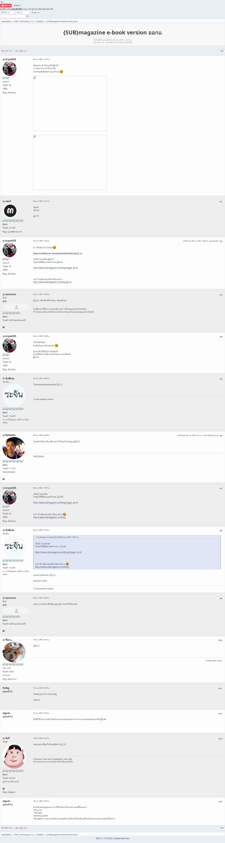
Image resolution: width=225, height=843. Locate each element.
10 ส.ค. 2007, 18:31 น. (41, 639)
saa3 (8, 201)
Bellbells (10, 435)
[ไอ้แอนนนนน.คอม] (4, 327)
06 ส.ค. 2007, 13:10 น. (41, 59)
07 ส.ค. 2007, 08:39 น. (41, 378)
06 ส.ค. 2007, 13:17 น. (41, 201)
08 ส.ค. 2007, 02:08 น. (41, 435)
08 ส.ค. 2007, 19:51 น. (41, 488)
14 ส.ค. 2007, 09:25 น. (41, 688)
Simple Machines (121, 838)
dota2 (41, 456)
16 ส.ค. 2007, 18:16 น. (41, 801)
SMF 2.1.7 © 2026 (104, 838)
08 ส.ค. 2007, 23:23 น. (41, 530)
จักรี (7, 738)
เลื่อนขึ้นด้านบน (7, 828)
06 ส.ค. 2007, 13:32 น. (41, 241)
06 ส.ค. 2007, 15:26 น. (41, 294)
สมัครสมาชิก (47, 9)
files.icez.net (56, 604)
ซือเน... (9, 639)
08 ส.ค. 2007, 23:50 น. (41, 598)
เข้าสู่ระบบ (33, 9)
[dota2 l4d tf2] (4, 479)
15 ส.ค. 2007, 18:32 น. (41, 713)
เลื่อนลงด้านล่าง (7, 51)
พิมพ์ (222, 51)
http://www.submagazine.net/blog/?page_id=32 (55, 267)
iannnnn (10, 294)
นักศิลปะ (10, 378)
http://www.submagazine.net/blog (49, 282)
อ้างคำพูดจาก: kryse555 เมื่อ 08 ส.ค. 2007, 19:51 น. (58, 537)
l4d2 (35, 456)
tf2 (38, 456)
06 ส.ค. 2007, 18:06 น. (41, 336)
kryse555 (10, 59)
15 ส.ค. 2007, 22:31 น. (41, 738)
